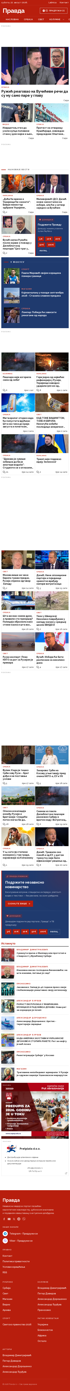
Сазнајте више (17, 904)
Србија (28, 19)
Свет (41, 19)
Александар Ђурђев (49, 1304)
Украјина (43, 1324)
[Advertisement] (35, 36)
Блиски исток (45, 1330)
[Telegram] (18, 1219)
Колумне (54, 19)
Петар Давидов (47, 1293)
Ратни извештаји (48, 1318)
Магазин (7, 1299)
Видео (6, 1304)
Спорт (7, 1318)
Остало (42, 1341)
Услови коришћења (14, 1267)
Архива (7, 1310)
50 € (41, 245)
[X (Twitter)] (14, 1219)
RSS (5, 1272)
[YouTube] (9, 1219)
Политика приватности (16, 1261)
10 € (49, 239)
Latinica (52, 2)
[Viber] (23, 1219)
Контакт (64, 2)
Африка (42, 1335)
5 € (40, 239)
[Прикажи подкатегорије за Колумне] (63, 19)
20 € (57, 239)
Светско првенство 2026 (17, 1324)
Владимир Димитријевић (52, 1288)
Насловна (12, 19)
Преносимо (44, 1310)
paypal (44, 251)
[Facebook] (4, 1219)
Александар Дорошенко (52, 1299)
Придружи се (57, 11)
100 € (51, 245)
